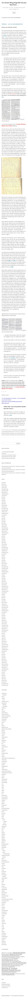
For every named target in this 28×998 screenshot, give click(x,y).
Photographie (4, 878)
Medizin (22, 429)
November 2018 (5, 607)
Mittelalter (4, 840)
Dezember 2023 (5, 508)
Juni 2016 (3, 654)
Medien (3, 835)
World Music (4, 944)
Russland (4, 897)
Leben (19, 429)
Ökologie (3, 865)
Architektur (4, 720)
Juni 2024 (3, 498)
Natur (3, 848)
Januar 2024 (4, 506)
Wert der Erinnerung (21, 434)
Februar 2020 (4, 583)
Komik (3, 811)
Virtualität (4, 933)
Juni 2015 (3, 673)
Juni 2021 (3, 557)
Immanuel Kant (17, 961)
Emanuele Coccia (14, 958)
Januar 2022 (4, 545)
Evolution (3, 741)
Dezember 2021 (5, 547)
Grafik (3, 767)
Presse (3, 886)
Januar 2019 (4, 604)
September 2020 (5, 571)
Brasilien (3, 732)
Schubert (14, 972)
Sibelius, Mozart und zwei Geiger (8, 458)
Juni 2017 (3, 634)
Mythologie (4, 847)
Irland (3, 785)
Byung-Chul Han (16, 954)
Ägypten (3, 698)
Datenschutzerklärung (6, 995)
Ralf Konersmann (5, 966)
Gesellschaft (4, 761)
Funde (3, 754)
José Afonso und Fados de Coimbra (9, 455)
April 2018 (4, 618)
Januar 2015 (4, 681)
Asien (3, 722)
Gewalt (3, 764)
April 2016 (4, 657)
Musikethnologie (5, 844)
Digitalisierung (4, 737)
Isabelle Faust (4, 962)
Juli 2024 (3, 497)
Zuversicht (4, 453)
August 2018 (4, 612)
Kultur (3, 818)
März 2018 (4, 620)
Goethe (15, 959)
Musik (4, 822)
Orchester (4, 868)
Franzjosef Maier (5, 959)
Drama (3, 738)
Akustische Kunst (5, 701)
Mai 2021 (3, 558)
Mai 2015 (3, 675)
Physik (3, 879)
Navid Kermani (6, 964)
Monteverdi (23, 963)
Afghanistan (4, 693)
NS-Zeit (3, 863)
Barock (3, 725)
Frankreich (4, 750)
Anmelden (4, 982)
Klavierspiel (4, 805)
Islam (3, 787)
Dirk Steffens (22, 956)
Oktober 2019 (4, 589)
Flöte (3, 748)
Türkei (3, 926)
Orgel (3, 869)
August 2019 (4, 592)
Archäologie (4, 719)
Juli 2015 (3, 672)
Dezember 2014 (5, 683)
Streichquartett (5, 910)
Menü (14, 12)
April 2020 (4, 579)
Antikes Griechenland (6, 716)
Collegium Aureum (14, 955)
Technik (3, 920)
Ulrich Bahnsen (13, 434)
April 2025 (4, 482)
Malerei (3, 832)
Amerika (3, 711)
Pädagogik (4, 871)
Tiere (3, 925)
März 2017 (4, 639)
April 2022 (4, 540)
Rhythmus (4, 894)
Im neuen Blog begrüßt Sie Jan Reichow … (14, 4)
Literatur (5, 821)
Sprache (3, 907)
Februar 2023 (4, 524)
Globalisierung (5, 766)
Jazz (2, 793)
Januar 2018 (4, 623)
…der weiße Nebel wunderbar (8, 451)
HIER (11, 415)
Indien (3, 777)
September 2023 (5, 513)
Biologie (4, 857)
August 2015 (4, 670)
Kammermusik (5, 798)
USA (2, 929)
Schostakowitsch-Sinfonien (7, 899)
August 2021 (4, 553)
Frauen (3, 751)
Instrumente (4, 780)
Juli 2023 (3, 516)
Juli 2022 (3, 536)
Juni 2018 (3, 615)
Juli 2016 (3, 652)
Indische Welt (4, 779)
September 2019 (5, 591)
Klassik (3, 801)
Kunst (3, 819)
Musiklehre (4, 845)
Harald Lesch (16, 960)
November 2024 (5, 490)
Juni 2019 (3, 596)
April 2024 (4, 502)
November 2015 (5, 665)
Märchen (3, 834)
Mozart (3, 842)
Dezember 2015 (5, 664)
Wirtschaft (4, 942)
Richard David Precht (11, 970)
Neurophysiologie (5, 861)
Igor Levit (12, 961)
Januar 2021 (4, 565)
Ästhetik (4, 876)
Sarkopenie (12, 357)
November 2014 (5, 685)
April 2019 (4, 599)
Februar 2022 (4, 544)
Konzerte (3, 813)
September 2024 (5, 493)
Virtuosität (4, 934)
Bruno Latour (6, 954)
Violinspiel (4, 974)
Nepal (3, 858)
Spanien (3, 904)
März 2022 (4, 542)
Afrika (3, 696)
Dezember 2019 (5, 586)
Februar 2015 (4, 680)
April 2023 (4, 521)
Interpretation (4, 782)
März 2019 (4, 600)
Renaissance (4, 892)
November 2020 (5, 568)
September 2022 (5, 532)
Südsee (3, 915)
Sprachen (4, 824)
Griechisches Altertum (6, 771)
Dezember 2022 (5, 527)
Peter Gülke (4, 965)
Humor (3, 775)
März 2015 (4, 678)
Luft (2, 829)
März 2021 (4, 562)
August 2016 (4, 651)
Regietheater (4, 889)
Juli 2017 (3, 633)
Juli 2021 (3, 555)
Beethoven (10, 952)
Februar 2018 (4, 621)
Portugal (3, 884)
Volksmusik (4, 938)
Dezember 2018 (5, 605)
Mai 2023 (3, 519)
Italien (3, 790)
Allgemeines (4, 703)
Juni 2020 (3, 576)
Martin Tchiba (18, 963)
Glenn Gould (11, 959)
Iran (2, 784)
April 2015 (4, 677)
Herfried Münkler (5, 961)
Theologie (4, 923)
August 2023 (4, 515)
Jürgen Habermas (11, 963)
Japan (3, 792)
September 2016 (5, 649)
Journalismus (4, 795)
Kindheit (3, 800)
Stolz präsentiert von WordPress (17, 995)
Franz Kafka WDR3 (18, 433)
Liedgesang (4, 826)
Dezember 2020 (5, 566)
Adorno (4, 952)
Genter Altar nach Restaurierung (8, 758)
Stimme (3, 908)
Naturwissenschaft (7, 431)
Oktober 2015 (4, 667)
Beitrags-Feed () (6, 984)
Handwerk (4, 774)
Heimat (3, 850)
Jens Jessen (10, 962)
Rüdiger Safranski (6, 972)
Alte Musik (4, 707)
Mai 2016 (3, 656)
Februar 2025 (4, 485)
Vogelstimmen (4, 936)
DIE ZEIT (16, 956)
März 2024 (4, 503)
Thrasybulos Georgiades (20, 973)
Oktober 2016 (4, 647)
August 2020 (4, 573)
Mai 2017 (3, 636)
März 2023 (4, 523)
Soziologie (4, 902)
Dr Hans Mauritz (5, 957)
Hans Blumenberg (7, 960)
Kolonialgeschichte (5, 808)
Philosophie (4, 874)
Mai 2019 (3, 597)
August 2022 (4, 534)
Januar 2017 (4, 643)
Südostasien (4, 913)
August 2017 (4, 631)
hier (2, 97)
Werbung (3, 941)
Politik (3, 881)
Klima (3, 806)
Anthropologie (4, 712)
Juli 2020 (3, 574)
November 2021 (5, 549)
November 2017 (5, 626)
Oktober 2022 (4, 531)
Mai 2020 (3, 578)
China (3, 735)
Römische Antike (5, 895)
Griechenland (4, 769)
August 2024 (4, 495)
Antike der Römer (5, 714)
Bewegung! (12, 433)
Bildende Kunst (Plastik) (6, 728)
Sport (12, 431)
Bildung (3, 730)
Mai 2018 (3, 617)
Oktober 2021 (4, 550)
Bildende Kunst (5, 727)
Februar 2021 (4, 563)
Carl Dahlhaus (5, 955)
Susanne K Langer (8, 973)
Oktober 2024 (4, 492)
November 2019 (5, 587)
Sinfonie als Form (5, 900)
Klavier (3, 803)
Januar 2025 (4, 487)
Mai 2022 (3, 539)
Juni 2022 (3, 537)
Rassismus (12, 967)
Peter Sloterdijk (10, 965)
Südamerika (4, 912)
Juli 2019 (3, 594)
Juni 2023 (3, 518)
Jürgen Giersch (5, 797)
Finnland (3, 745)
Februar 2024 (4, 505)
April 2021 (4, 560)
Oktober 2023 (4, 511)
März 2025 (4, 484)
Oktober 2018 (4, 609)
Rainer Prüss (17, 965)
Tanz (3, 918)
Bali (2, 724)
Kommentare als (6, 985)
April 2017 (4, 638)
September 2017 (5, 630)
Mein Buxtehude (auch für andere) (9, 456)
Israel (3, 788)
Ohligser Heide (19, 964)
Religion (3, 891)
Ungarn (3, 928)
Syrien (3, 916)
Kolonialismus (4, 810)
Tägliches (4, 704)
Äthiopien (4, 694)
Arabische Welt (5, 717)
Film (2, 743)
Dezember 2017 (5, 625)
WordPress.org (5, 987)
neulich (5, 35)
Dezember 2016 (5, 644)
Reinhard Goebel (9, 968)
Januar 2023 (4, 526)
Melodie (3, 839)
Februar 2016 (4, 660)
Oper (3, 866)
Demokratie (12, 956)
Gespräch (4, 763)
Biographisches (6, 853)
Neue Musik (4, 860)
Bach (7, 952)
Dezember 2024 (5, 489)
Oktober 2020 (4, 570)
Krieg (3, 816)
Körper (3, 814)
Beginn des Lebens (6, 433)
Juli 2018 (3, 613)
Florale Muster (5, 746)
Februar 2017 (4, 641)
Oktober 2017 (4, 628)
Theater (3, 921)
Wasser (3, 939)
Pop (2, 882)
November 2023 (5, 510)
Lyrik (3, 831)
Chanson (3, 733)
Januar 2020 (4, 584)
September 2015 (5, 668)
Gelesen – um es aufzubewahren (12, 24)
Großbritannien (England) (7, 772)
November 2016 (5, 646)
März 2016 (4, 659)
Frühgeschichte (5, 753)
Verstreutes (4, 706)
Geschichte (4, 759)
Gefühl (3, 756)
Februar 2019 (4, 602)
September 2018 (5, 610)
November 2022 (5, 529)
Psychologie (4, 887)
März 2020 (4, 581)
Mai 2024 (3, 500)
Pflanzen (3, 873)
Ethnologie (4, 740)
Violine (3, 931)
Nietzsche (7, 434)
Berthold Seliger (19, 952)
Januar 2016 (4, 662)
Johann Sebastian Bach (19, 962)
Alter (3, 709)
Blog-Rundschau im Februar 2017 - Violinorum (11, 466)
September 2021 (5, 552)
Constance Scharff (6, 956)
